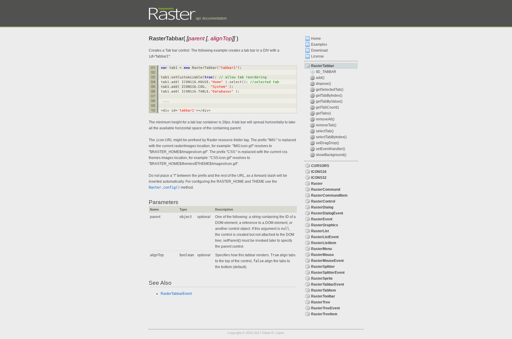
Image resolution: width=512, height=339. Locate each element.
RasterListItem (323, 243)
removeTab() (326, 125)
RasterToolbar (323, 296)
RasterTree (320, 302)
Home (316, 38)
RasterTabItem (323, 290)
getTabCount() (327, 107)
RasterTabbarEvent (176, 294)
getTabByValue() (329, 101)
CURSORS (320, 166)
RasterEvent (321, 219)
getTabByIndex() (329, 95)
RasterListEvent (325, 237)
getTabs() (323, 113)
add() (320, 78)
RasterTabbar (322, 66)
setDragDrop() (327, 143)
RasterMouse (322, 255)
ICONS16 (319, 172)
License (317, 56)
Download (319, 50)
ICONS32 (319, 178)
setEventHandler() (330, 149)
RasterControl (323, 201)
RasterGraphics (324, 225)
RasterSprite (322, 278)
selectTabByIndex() (331, 137)
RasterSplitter (323, 267)
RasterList (320, 231)
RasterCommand (325, 189)
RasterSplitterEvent (328, 272)
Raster (317, 184)
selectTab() (325, 131)
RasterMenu (321, 249)
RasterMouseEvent (327, 261)
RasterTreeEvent (325, 308)
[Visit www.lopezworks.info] (166, 8)
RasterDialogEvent (327, 213)
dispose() (323, 84)
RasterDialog (322, 207)
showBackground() (331, 155)
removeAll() (325, 119)
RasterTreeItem (324, 314)
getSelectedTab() (329, 89)
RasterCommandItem (329, 195)
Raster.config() (164, 187)
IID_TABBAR (326, 72)
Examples (319, 44)
